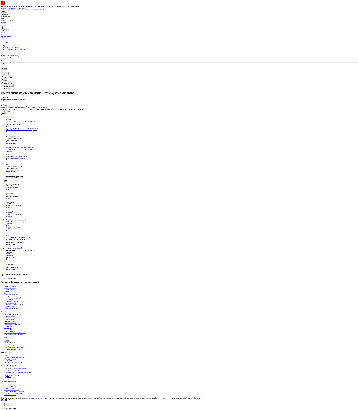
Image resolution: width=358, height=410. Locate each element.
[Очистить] (3, 59)
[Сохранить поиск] (2, 64)
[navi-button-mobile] (2, 38)
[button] (3, 32)
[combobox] (9, 55)
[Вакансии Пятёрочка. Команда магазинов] (181, 156)
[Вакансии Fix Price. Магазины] (181, 227)
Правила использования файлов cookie (32, 10)
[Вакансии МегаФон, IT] (181, 256)
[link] (4, 28)
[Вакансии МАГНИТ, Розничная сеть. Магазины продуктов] (181, 128)
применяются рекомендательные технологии (37, 398)
